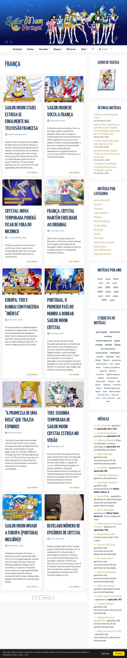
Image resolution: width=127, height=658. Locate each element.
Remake (43, 49)
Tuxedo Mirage (105, 603)
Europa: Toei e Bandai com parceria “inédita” (22, 307)
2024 (116, 279)
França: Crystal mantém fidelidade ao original (62, 218)
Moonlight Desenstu (108, 475)
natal (119, 398)
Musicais (98, 229)
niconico (100, 374)
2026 (99, 279)
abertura (106, 385)
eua (118, 381)
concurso (117, 385)
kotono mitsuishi (108, 398)
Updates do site (102, 254)
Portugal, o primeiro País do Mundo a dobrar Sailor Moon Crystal (60, 314)
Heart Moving (104, 454)
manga (98, 345)
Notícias (17, 49)
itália (117, 364)
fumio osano (101, 364)
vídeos (98, 388)
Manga (57, 49)
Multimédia (100, 225)
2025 (107, 279)
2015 (107, 287)
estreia (108, 336)
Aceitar (118, 653)
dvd (117, 356)
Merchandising (11, 291)
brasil (105, 391)
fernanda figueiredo (112, 388)
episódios (115, 332)
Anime (30, 49)
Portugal (27, 199)
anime (97, 398)
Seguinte (47, 598)
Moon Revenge (105, 510)
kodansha (116, 360)
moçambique (112, 378)
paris (108, 401)
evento (99, 356)
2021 (108, 283)
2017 (114, 283)
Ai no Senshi (103, 425)
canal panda (101, 353)
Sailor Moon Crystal (14, 202)
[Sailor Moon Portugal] (24, 23)
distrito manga (114, 391)
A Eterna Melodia (106, 440)
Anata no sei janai (106, 433)
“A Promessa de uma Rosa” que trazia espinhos (21, 420)
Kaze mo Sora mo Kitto (109, 631)
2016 (99, 287)
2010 (100, 296)
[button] (93, 49)
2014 (115, 287)
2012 (108, 292)
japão (117, 340)
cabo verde (100, 381)
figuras (106, 360)
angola (101, 378)
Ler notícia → (33, 172)
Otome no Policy (106, 544)
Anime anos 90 (11, 99)
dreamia (112, 371)
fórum (98, 391)
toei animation (108, 349)
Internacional (27, 99)
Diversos (67, 99)
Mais (83, 49)
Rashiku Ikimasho (106, 572)
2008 (115, 296)
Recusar (105, 653)
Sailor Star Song (105, 585)
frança (98, 360)
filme (98, 367)
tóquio (98, 385)
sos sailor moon (103, 395)
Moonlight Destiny (107, 482)
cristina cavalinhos (111, 367)
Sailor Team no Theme (109, 596)
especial (109, 356)
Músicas (71, 49)
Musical (103, 371)
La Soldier (102, 467)
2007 (104, 300)
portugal (101, 332)
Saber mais (23, 655)
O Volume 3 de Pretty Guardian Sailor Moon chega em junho (105, 167)
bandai (108, 345)
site (111, 364)
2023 (101, 283)
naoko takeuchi (104, 340)
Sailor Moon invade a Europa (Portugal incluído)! (21, 533)
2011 (116, 292)
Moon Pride (103, 496)
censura (111, 381)
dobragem (115, 353)
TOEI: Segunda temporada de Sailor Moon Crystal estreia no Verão (63, 427)
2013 (100, 291)
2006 (112, 300)
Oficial (97, 234)
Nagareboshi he (105, 534)
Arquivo (51, 517)
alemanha (115, 395)
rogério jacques (113, 374)
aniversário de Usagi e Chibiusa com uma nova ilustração (107, 153)
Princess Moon (105, 558)
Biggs (118, 345)
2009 (107, 296)
